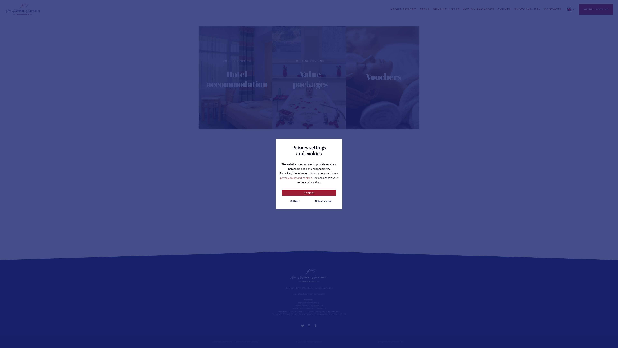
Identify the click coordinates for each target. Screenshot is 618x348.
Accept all (309, 192)
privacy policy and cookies (296, 177)
